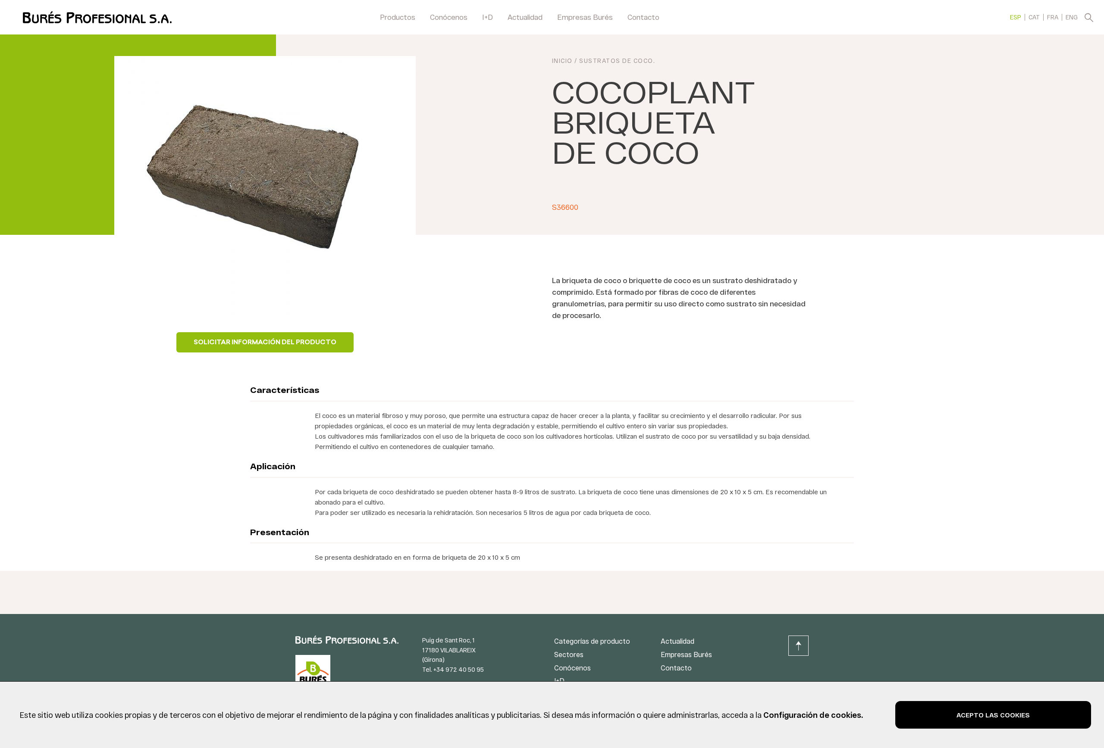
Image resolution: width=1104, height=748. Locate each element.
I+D (487, 16)
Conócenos (448, 16)
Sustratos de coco (616, 60)
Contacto (643, 16)
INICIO (562, 60)
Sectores (568, 654)
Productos (397, 16)
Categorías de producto (592, 641)
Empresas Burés (585, 16)
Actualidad (525, 16)
